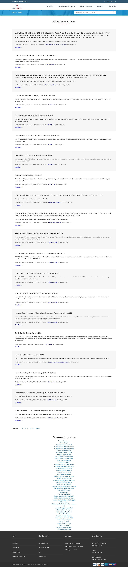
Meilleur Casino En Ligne (64, 478)
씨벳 (64, 506)
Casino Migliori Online (64, 490)
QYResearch (50, 64)
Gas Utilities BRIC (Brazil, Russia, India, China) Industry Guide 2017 (37, 135)
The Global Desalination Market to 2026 (28, 333)
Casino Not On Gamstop (64, 484)
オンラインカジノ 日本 (64, 472)
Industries (49, 6)
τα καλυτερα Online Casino (64, 452)
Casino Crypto (64, 443)
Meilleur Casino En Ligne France (64, 464)
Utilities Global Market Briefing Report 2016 (29, 355)
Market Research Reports (67, 6)
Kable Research (52, 242)
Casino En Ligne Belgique (64, 516)
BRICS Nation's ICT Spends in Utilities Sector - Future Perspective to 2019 (40, 253)
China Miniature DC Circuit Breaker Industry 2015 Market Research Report (39, 393)
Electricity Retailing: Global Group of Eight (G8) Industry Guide (35, 373)
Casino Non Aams (64, 514)
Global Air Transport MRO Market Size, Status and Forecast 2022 (36, 55)
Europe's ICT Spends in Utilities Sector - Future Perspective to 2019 (37, 273)
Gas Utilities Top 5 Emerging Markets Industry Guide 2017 (34, 155)
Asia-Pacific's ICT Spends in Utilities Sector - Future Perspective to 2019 (39, 233)
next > (38, 428)
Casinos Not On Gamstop (64, 470)
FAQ (40, 552)
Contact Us (112, 6)
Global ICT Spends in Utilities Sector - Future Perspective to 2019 (36, 293)
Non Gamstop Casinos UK (64, 444)
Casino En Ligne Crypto (64, 519)
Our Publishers (43, 543)
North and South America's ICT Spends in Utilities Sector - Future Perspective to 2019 (43, 313)
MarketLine (51, 104)
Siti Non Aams (64, 502)
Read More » (18, 47)
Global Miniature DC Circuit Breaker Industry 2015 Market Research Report (40, 411)
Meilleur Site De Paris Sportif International (64, 504)
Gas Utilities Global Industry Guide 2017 (28, 175)
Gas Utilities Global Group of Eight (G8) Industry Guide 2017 (35, 95)
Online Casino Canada (64, 454)
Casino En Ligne (64, 462)
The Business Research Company (55, 44)
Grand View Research (51, 85)
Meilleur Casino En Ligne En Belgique (64, 500)
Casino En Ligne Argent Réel (64, 508)
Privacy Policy (16, 552)
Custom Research (86, 6)
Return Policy (43, 556)
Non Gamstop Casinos (64, 474)
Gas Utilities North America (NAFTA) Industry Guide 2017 (34, 115)
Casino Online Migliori (64, 494)
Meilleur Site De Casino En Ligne (64, 476)
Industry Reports (44, 547)
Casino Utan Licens (64, 441)
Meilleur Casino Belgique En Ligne (64, 498)
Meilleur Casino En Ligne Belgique (64, 496)
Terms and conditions (18, 556)
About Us (100, 6)
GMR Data (49, 344)
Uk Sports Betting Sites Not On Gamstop (64, 486)
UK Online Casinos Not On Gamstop (64, 480)
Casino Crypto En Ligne (64, 523)
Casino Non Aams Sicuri (64, 529)
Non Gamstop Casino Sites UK (64, 456)
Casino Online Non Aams (64, 450)
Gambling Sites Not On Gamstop (64, 446)
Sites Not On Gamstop (64, 460)
